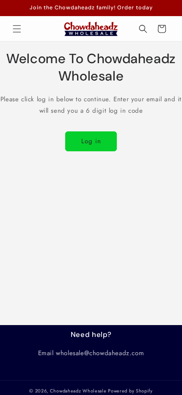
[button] (17, 28)
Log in (91, 141)
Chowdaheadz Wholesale (78, 390)
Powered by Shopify (130, 390)
